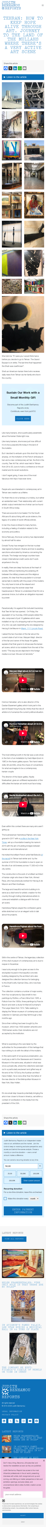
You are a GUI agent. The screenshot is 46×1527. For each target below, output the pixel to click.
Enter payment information (23, 1211)
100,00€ (36, 1174)
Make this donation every (18, 1199)
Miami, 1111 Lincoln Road (32, 628)
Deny (23, 1522)
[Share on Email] (24, 68)
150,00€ (12, 1181)
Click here (23, 419)
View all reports (14, 1239)
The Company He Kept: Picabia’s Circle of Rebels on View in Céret (22, 1370)
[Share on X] (10, 68)
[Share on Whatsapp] (20, 68)
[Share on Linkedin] (15, 68)
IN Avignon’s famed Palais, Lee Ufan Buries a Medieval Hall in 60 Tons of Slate (22, 1327)
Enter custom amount (32, 1181)
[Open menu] (42, 5)
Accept (23, 1515)
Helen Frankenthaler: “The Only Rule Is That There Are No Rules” (22, 1285)
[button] (3, 1501)
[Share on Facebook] (6, 68)
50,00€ (23, 1174)
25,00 (10, 1174)
